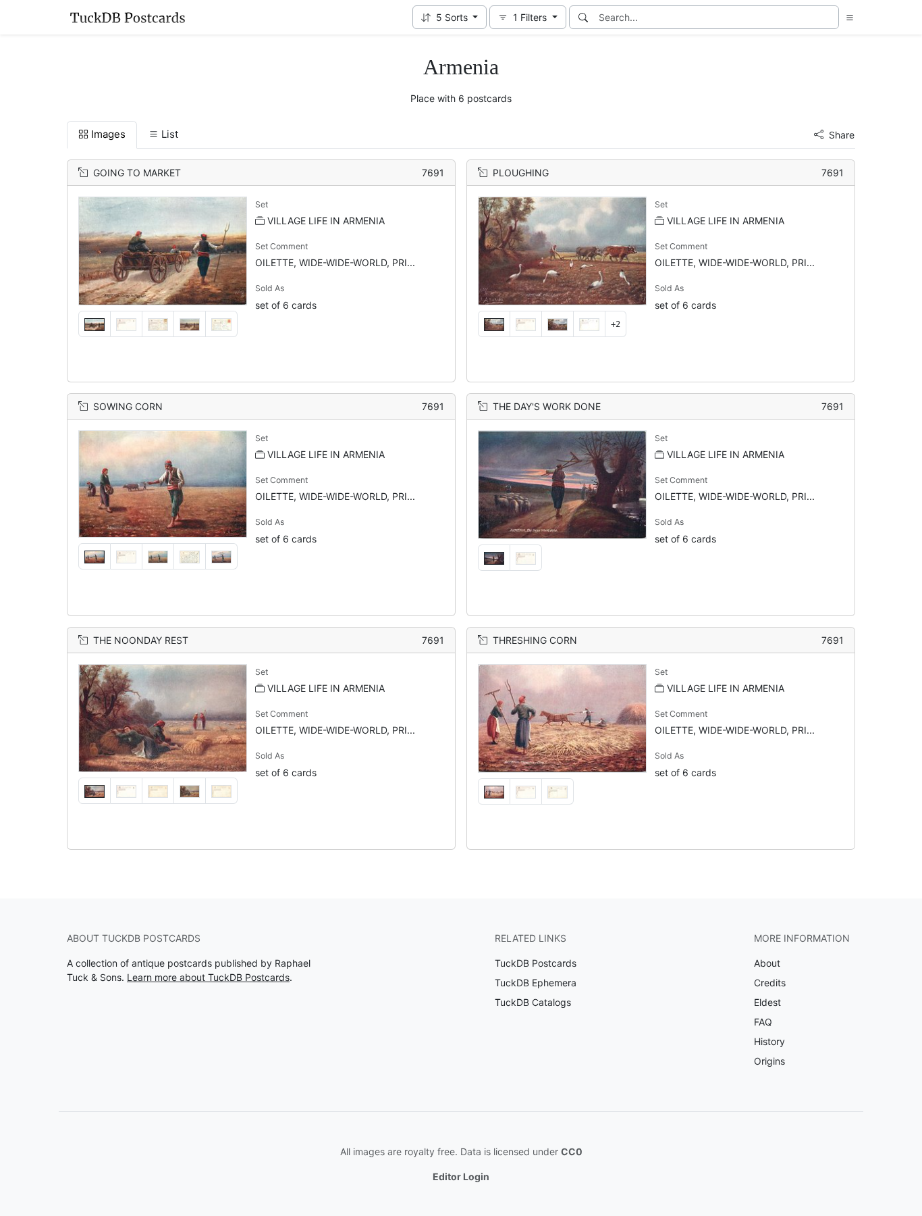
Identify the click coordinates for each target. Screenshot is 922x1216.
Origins (769, 1061)
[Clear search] (829, 17)
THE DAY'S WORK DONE (547, 406)
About (767, 963)
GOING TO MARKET (137, 172)
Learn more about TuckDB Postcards (208, 977)
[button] (449, 17)
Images (108, 134)
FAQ (763, 1022)
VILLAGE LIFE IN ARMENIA (326, 220)
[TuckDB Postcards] (127, 17)
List (169, 134)
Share (842, 135)
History (769, 1041)
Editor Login (461, 1176)
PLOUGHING (521, 172)
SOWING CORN (128, 406)
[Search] (583, 17)
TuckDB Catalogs (533, 1002)
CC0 (571, 1151)
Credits (770, 982)
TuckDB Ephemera (535, 982)
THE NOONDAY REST (140, 640)
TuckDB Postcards (535, 963)
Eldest (767, 1002)
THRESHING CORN (535, 640)
